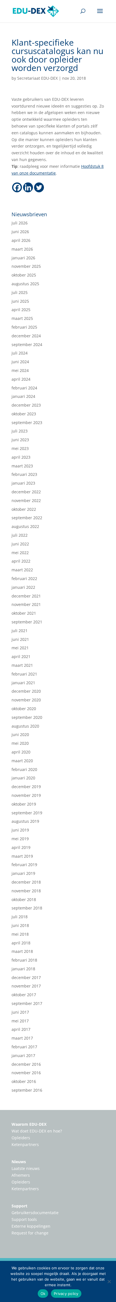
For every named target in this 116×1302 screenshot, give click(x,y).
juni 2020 (20, 734)
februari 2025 (24, 327)
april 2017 (21, 1029)
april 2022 (21, 561)
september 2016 (27, 1090)
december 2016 (26, 1064)
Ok (43, 1293)
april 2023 (21, 457)
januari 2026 (23, 257)
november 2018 (26, 890)
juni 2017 (20, 1012)
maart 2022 (22, 569)
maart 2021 (22, 665)
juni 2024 (20, 361)
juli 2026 (20, 223)
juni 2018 (20, 925)
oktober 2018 (24, 899)
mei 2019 (20, 838)
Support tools (24, 1219)
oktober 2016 (24, 1081)
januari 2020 (23, 778)
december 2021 (26, 596)
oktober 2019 (24, 804)
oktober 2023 (24, 413)
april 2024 (21, 379)
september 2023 (27, 422)
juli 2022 (20, 535)
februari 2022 (24, 578)
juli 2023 (20, 431)
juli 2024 (20, 353)
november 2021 (26, 604)
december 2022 (26, 491)
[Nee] (109, 1281)
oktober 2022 (24, 509)
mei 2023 (20, 448)
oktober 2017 (24, 994)
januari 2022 (23, 587)
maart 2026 (22, 249)
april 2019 (21, 847)
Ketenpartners (25, 1144)
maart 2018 (22, 951)
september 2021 (27, 622)
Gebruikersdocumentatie (35, 1212)
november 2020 (26, 700)
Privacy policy (66, 1293)
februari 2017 (24, 1046)
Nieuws (19, 1161)
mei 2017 (20, 1021)
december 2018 (26, 882)
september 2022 (27, 517)
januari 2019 (23, 873)
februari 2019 (24, 864)
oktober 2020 (24, 708)
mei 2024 (20, 370)
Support (19, 1206)
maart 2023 (22, 466)
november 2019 (26, 795)
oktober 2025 (24, 275)
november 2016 (26, 1072)
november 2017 (26, 986)
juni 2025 (20, 301)
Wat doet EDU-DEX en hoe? (37, 1131)
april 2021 (21, 656)
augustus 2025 (25, 283)
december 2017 (26, 977)
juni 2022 (20, 544)
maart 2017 (22, 1038)
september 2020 (27, 717)
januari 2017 (23, 1055)
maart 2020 (22, 760)
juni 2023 (20, 439)
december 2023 (26, 405)
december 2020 (26, 691)
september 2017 (27, 1003)
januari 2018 (23, 968)
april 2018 (21, 943)
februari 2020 (24, 769)
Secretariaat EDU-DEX (37, 78)
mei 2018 (20, 934)
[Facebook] (17, 187)
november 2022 (26, 500)
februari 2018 (24, 960)
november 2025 (26, 266)
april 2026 (21, 240)
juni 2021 (20, 639)
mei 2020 (20, 743)
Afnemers (21, 1175)
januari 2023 (23, 483)
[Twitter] (39, 187)
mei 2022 (20, 552)
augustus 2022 (25, 526)
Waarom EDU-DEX (29, 1124)
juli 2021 (20, 630)
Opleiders (21, 1137)
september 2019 (27, 812)
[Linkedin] (28, 187)
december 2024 (26, 335)
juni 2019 (20, 830)
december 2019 (26, 786)
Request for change (30, 1233)
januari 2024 (23, 396)
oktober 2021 (24, 613)
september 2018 (27, 908)
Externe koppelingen (31, 1226)
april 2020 (21, 752)
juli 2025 (20, 292)
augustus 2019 (25, 821)
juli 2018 (20, 916)
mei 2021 (20, 647)
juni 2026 (20, 231)
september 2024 (27, 344)
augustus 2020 (25, 726)
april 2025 (21, 309)
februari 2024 (24, 388)
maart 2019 (22, 856)
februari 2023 (24, 474)
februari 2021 (24, 674)
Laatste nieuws (26, 1168)
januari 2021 (23, 682)
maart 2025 (22, 318)
